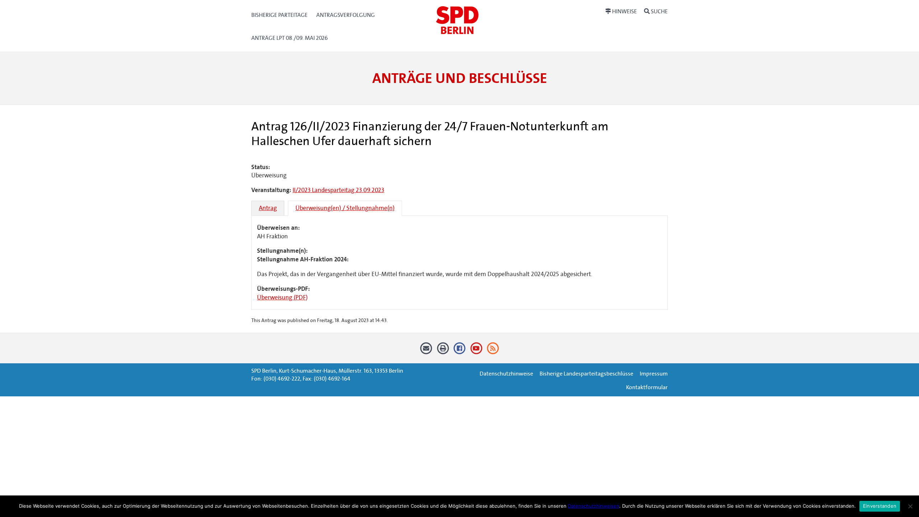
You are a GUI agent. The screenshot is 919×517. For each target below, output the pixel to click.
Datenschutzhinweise (506, 373)
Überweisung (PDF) (282, 297)
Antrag (268, 208)
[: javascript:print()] (443, 351)
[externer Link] (459, 351)
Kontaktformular (647, 387)
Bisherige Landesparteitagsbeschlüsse (586, 373)
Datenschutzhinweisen (593, 506)
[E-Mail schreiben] (426, 351)
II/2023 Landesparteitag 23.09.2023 (338, 190)
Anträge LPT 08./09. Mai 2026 (289, 37)
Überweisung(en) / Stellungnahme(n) (345, 208)
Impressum (654, 373)
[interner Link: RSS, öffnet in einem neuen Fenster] (493, 351)
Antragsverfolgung (345, 14)
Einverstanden (879, 506)
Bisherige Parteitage (279, 14)
